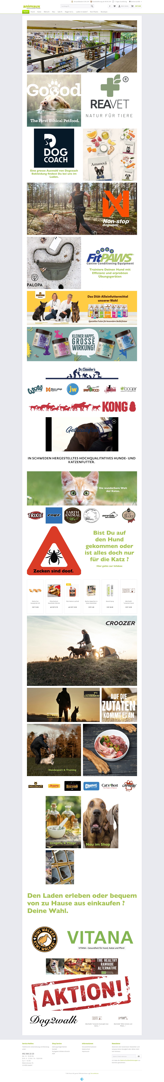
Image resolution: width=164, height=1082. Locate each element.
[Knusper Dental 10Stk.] (35, 591)
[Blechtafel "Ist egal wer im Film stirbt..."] (128, 591)
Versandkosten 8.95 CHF (81, 1)
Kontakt (54, 1049)
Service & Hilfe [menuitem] (135, 1)
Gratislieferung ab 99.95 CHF (102, 1)
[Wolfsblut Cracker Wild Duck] (72, 591)
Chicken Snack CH (91, 601)
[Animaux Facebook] (110, 6)
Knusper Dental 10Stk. (35, 602)
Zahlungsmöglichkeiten (59, 1047)
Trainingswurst (54, 601)
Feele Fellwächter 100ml (109, 602)
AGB (53, 1053)
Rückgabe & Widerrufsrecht (61, 1051)
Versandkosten (95, 1073)
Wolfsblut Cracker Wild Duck (72, 602)
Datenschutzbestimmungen (129, 1060)
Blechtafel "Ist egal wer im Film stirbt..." (128, 602)
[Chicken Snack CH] (91, 591)
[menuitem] (77, 6)
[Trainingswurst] (53, 591)
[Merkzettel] (115, 6)
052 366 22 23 (28, 1053)
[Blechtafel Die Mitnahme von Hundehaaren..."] (123, 1018)
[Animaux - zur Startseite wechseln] (31, 6)
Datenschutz (86, 1049)
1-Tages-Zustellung (121, 1)
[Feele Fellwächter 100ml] (109, 591)
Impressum (85, 1051)
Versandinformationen (89, 1047)
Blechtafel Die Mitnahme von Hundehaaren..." (123, 1025)
